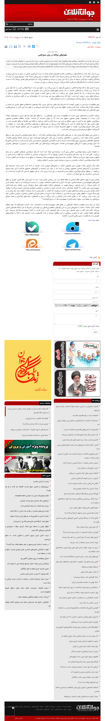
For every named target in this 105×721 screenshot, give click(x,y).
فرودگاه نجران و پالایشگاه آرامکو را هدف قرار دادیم (81, 493)
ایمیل (97, 287)
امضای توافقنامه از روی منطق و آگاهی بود (34, 558)
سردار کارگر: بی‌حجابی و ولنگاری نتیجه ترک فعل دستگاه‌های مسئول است (78, 501)
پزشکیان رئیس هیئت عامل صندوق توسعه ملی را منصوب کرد (28, 563)
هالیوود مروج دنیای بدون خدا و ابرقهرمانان (83, 656)
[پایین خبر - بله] (32, 230)
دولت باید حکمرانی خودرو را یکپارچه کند (84, 672)
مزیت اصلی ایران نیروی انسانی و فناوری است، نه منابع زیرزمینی (28, 537)
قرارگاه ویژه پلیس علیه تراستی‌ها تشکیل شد (83, 661)
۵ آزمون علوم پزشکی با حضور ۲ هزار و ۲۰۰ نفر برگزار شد (79, 617)
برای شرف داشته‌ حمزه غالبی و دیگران (85, 646)
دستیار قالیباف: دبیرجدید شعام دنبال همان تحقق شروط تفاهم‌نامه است (28, 590)
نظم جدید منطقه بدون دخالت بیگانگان (85, 677)
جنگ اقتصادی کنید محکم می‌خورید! (86, 577)
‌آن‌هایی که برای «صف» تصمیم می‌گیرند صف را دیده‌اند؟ (79, 667)
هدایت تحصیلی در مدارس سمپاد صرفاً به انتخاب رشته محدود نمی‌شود (77, 408)
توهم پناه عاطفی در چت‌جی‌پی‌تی (36, 418)
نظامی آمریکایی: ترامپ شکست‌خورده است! (83, 483)
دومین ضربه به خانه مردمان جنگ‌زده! (35, 424)
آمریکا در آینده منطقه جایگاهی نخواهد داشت (33, 597)
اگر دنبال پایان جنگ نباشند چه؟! (87, 527)
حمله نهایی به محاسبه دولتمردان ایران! (85, 582)
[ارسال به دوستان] (10, 46)
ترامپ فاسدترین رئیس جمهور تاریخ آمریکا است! (81, 513)
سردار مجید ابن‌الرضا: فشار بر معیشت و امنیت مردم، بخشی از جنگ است (28, 581)
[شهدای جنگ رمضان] (77, 354)
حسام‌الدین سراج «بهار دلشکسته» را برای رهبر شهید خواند (78, 587)
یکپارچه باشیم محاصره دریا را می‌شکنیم (84, 622)
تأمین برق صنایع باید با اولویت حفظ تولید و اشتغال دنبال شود (77, 561)
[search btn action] (7, 24)
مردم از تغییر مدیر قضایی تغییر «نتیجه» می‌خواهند (81, 696)
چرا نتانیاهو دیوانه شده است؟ (88, 682)
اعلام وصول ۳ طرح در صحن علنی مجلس (34, 574)
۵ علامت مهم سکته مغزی (89, 572)
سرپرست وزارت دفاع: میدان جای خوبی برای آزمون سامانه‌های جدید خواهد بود (77, 549)
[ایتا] (32, 246)
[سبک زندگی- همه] (27, 370)
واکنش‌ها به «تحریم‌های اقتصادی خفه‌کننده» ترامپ (81, 429)
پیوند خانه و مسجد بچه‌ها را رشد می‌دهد (84, 542)
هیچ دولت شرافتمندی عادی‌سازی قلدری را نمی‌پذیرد (31, 521)
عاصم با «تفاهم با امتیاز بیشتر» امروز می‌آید (83, 641)
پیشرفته (11, 24)
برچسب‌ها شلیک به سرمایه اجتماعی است (34, 506)
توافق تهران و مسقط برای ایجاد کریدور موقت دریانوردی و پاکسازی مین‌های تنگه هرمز (28, 528)
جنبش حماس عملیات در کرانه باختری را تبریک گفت (80, 463)
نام (97, 276)
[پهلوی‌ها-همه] (27, 464)
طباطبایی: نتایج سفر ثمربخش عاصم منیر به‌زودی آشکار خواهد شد (28, 604)
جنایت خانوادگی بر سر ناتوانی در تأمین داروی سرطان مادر (78, 597)
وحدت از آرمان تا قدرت (41, 481)
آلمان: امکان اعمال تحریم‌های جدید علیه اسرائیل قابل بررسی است (78, 447)
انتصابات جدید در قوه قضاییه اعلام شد (85, 415)
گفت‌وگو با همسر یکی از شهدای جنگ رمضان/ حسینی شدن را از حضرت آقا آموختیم (28, 410)
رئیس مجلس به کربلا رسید (88, 602)
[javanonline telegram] (33, 46)
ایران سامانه (10, 718)
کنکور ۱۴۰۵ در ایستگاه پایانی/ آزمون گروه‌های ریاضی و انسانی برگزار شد (77, 520)
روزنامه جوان (91, 220)
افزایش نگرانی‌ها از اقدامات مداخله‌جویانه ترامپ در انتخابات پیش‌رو (78, 610)
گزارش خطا (93, 257)
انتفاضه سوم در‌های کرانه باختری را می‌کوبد (83, 473)
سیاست (98, 47)
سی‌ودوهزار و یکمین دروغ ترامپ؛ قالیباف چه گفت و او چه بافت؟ (28, 488)
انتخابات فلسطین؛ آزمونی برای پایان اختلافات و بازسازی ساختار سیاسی (77, 689)
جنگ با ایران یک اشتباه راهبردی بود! (85, 488)
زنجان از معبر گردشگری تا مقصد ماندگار (84, 651)
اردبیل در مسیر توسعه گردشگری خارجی (84, 478)
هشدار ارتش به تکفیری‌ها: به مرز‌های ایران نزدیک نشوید (29, 516)
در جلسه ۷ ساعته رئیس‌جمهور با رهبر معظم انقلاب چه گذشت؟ (27, 544)
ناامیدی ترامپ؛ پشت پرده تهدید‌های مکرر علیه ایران (80, 440)
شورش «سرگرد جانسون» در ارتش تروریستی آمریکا (80, 532)
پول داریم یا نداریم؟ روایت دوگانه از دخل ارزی (82, 592)
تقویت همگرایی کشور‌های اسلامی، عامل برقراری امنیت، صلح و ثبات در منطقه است (28, 551)
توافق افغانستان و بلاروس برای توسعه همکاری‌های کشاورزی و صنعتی (77, 629)
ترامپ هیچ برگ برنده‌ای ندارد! (87, 468)
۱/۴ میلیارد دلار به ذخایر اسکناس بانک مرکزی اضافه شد (79, 636)
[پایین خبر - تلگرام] (73, 246)
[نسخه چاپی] (6, 46)
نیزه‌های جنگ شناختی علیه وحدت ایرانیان (34, 500)
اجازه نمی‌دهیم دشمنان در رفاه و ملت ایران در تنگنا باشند (29, 511)
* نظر (97, 311)
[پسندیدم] (37, 46)
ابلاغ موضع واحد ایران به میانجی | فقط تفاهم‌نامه (32, 495)
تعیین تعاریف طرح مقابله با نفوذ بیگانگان (35, 568)
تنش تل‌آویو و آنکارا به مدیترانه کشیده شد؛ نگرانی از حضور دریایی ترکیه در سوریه (78, 456)
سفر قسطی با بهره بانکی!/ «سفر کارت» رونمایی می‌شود (29, 429)
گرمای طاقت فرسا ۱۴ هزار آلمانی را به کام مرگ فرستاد (80, 537)
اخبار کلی (90, 47)
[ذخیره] (15, 46)
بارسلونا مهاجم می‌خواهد (89, 567)
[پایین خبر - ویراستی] (73, 229)
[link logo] (76, 11)
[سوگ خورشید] (77, 383)
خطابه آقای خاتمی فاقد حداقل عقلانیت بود (84, 507)
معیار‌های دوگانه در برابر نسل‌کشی (52, 55)
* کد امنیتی (95, 298)
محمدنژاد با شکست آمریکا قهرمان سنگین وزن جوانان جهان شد (78, 422)
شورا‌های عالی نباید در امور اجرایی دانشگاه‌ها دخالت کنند (79, 556)
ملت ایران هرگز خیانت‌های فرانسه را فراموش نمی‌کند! (80, 434)
